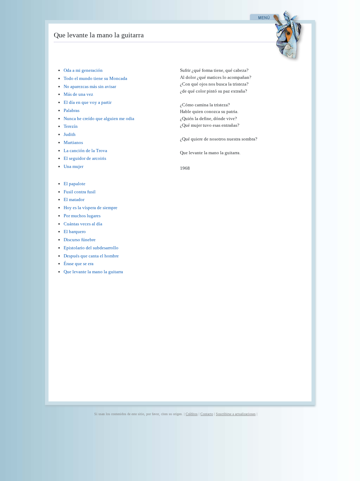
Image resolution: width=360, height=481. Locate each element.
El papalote (74, 183)
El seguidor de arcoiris (85, 158)
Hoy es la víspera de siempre (90, 207)
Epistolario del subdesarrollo (91, 247)
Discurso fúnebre (80, 239)
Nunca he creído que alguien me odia (99, 118)
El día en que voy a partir (87, 102)
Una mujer (73, 166)
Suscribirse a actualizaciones (236, 414)
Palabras (71, 110)
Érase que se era (79, 263)
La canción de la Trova (85, 150)
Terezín (71, 126)
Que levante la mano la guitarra (93, 271)
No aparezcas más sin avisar (90, 86)
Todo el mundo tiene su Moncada (95, 78)
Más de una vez (78, 94)
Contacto (206, 414)
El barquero (75, 231)
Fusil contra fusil (80, 191)
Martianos (73, 142)
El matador (74, 199)
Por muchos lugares (82, 215)
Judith (70, 134)
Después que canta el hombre (91, 255)
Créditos (192, 414)
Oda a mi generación (83, 70)
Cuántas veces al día (83, 223)
